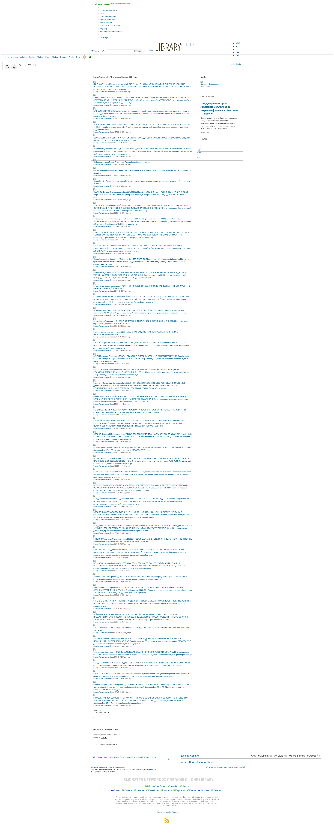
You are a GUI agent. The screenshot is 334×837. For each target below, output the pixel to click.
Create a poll (104, 38)
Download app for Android (167, 812)
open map (154, 769)
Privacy (99, 757)
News (192, 762)
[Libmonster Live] (238, 55)
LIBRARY (168, 47)
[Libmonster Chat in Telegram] (271, 755)
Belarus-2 (218, 790)
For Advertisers (205, 762)
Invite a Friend (119, 757)
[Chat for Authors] (238, 52)
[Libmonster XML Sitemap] (167, 822)
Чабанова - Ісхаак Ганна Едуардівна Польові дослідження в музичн (122, 162)
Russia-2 (205, 790)
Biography (103, 28)
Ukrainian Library (150, 757)
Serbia (186, 786)
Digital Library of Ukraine (102, 767)
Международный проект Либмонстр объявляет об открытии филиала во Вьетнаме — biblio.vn (219, 108)
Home (198, 153)
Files (198, 157)
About (184, 762)
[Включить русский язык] (239, 43)
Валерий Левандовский (102, 91)
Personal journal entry (107, 19)
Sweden (174, 786)
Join (233, 64)
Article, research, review (109, 10)
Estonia (192, 790)
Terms (106, 757)
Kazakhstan (153, 790)
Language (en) (131, 757)
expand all (118, 735)
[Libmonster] (169, 758)
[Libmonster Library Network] (244, 767)
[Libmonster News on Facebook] (237, 49)
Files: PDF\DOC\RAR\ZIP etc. (110, 25)
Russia (117, 790)
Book (102, 13)
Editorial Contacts (190, 755)
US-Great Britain (158, 786)
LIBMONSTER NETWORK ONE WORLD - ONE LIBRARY (167, 779)
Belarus (128, 790)
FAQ (111, 757)
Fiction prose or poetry (108, 16)
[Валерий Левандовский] (202, 82)
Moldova (168, 790)
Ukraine (140, 790)
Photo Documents (106, 22)
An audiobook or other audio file (111, 31)
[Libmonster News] (236, 46)
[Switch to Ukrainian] (237, 43)
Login (238, 64)
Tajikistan (180, 790)
